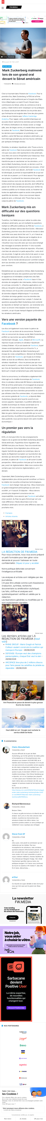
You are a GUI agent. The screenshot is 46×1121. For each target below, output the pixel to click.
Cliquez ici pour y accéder (27, 563)
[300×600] (16, 1021)
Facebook (11, 57)
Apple (21, 340)
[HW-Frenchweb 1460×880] (23, 954)
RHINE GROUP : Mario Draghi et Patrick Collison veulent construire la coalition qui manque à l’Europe (24, 647)
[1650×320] (23, 20)
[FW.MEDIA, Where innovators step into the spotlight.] (13, 7)
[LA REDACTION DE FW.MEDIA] (15, 547)
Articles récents (11, 516)
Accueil (6, 62)
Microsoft (36, 340)
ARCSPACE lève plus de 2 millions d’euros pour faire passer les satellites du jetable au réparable (24, 665)
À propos (8, 513)
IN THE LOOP (14, 62)
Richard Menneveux (21, 804)
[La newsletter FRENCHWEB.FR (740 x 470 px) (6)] (23, 923)
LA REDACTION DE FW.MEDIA (19, 551)
